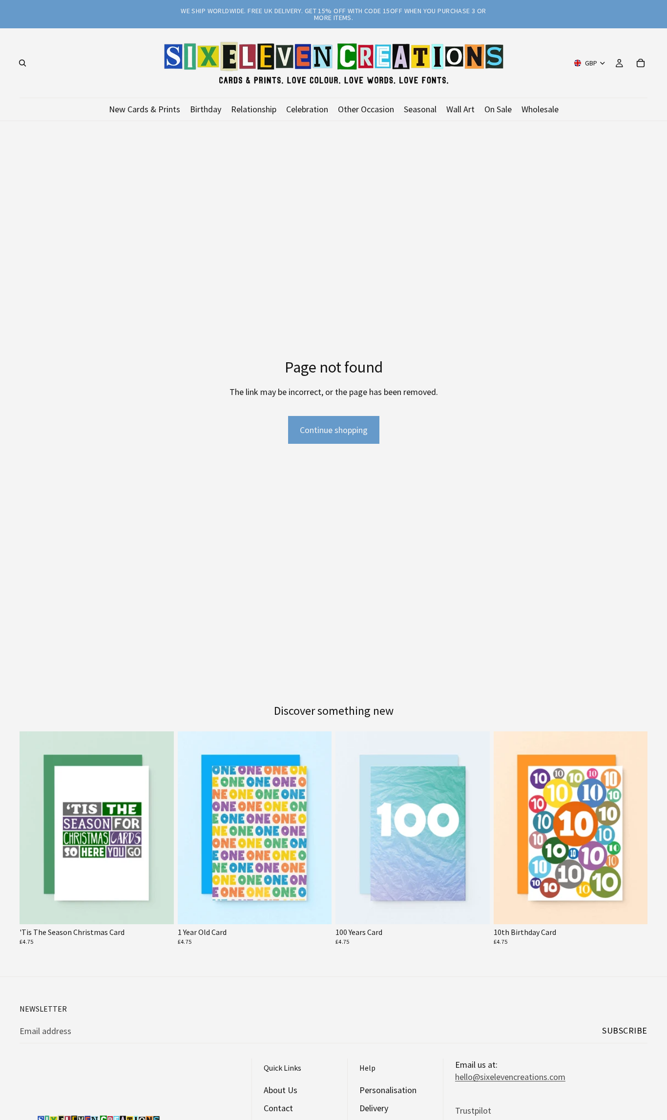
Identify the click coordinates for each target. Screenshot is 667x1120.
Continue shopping (334, 430)
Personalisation (388, 1090)
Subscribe (624, 1030)
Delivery (373, 1108)
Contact (278, 1108)
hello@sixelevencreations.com (510, 1076)
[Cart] (640, 63)
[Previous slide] (34, 827)
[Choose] (158, 909)
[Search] (22, 63)
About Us (280, 1090)
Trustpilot (473, 1110)
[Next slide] (159, 827)
